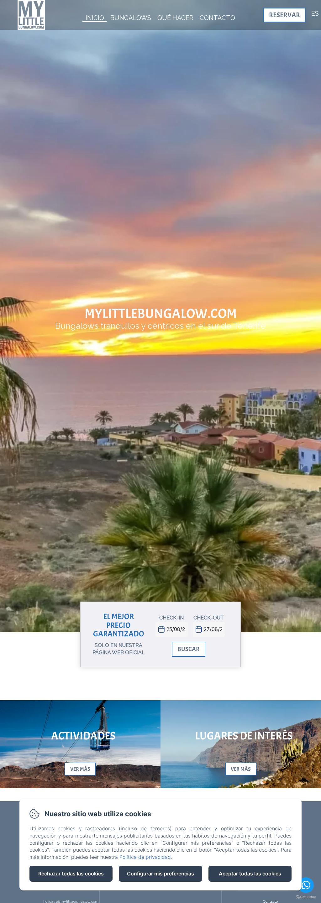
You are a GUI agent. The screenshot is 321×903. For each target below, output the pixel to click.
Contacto (217, 18)
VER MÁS (80, 769)
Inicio (95, 18)
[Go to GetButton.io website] (306, 897)
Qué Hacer (175, 18)
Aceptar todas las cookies (250, 873)
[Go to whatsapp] (306, 885)
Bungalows (130, 18)
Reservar (284, 15)
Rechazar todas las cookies (71, 873)
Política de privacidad (145, 857)
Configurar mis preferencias (160, 873)
